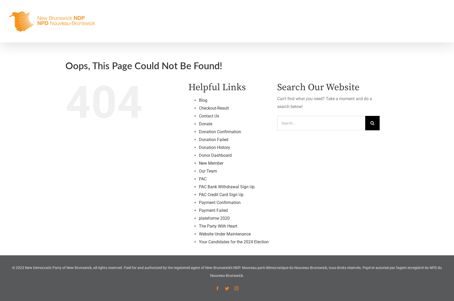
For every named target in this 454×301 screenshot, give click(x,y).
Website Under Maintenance (225, 234)
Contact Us (209, 116)
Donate (205, 123)
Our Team (208, 171)
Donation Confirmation (220, 131)
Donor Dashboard (215, 155)
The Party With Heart (218, 226)
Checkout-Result (214, 108)
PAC (203, 178)
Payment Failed (213, 210)
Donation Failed (213, 139)
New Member (211, 163)
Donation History (214, 147)
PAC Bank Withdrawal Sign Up (227, 186)
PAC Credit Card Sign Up (221, 194)
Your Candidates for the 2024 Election (234, 241)
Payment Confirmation (220, 202)
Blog (203, 100)
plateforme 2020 (214, 218)
